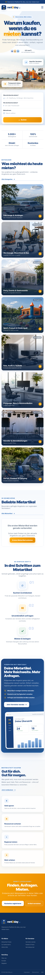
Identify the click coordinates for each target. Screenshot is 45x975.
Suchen (22, 119)
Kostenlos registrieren (12, 903)
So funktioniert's (6, 944)
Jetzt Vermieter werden (17, 704)
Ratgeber (4, 963)
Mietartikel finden (6, 942)
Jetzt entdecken (9, 790)
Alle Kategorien (8, 179)
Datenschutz (35, 972)
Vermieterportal (30, 947)
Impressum (27, 972)
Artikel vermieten (34, 903)
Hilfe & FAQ (5, 947)
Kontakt (4, 960)
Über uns (4, 958)
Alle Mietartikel (8, 513)
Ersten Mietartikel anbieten (22, 540)
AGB (42, 972)
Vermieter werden (30, 942)
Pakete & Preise (30, 944)
